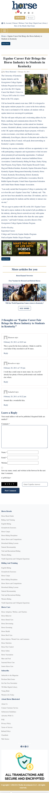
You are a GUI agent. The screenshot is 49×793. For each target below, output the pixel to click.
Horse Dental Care (7, 620)
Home (3, 36)
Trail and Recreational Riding (10, 551)
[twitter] (25, 13)
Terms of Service (6, 727)
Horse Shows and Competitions (11, 539)
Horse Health (5, 631)
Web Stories (5, 739)
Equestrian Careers (8, 231)
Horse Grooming (6, 627)
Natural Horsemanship (8, 547)
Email (4, 457)
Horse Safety (5, 651)
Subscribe (20, 18)
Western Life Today (7, 695)
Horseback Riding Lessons (9, 543)
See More (24, 308)
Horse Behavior (6, 616)
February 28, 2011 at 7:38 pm (14, 368)
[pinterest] (29, 13)
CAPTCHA (6, 478)
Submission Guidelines (8, 712)
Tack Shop (28, 23)
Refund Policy (6, 731)
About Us (4, 704)
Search (31, 18)
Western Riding (6, 555)
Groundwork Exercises (8, 528)
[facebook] (21, 13)
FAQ (2, 719)
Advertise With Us (7, 716)
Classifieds (4, 735)
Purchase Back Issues (8, 679)
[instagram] (32, 13)
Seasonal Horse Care (8, 662)
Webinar (21, 23)
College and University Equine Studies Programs (18, 234)
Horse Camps (5, 531)
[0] (16, 13)
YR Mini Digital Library (9, 687)
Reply (6, 353)
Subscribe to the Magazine (9, 675)
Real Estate (31, 26)
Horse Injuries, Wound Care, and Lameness (15, 639)
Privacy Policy (6, 723)
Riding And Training (8, 520)
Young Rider (5, 691)
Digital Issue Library (40, 23)
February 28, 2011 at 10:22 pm (15, 396)
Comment (5, 424)
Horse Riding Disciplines (9, 535)
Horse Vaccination (7, 655)
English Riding (6, 524)
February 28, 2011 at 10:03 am (15, 342)
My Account (7, 23)
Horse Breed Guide (7, 516)
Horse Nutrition (6, 643)
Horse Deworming (7, 623)
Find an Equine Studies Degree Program (15, 237)
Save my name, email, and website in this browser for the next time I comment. (23, 471)
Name (4, 452)
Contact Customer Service (9, 708)
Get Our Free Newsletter (9, 683)
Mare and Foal (6, 658)
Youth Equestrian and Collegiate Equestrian (15, 559)
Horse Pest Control (7, 647)
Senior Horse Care (7, 666)
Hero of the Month (20, 26)
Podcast (15, 23)
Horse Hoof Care (6, 635)
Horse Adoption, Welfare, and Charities (14, 612)
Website (4, 463)
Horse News (5, 44)
